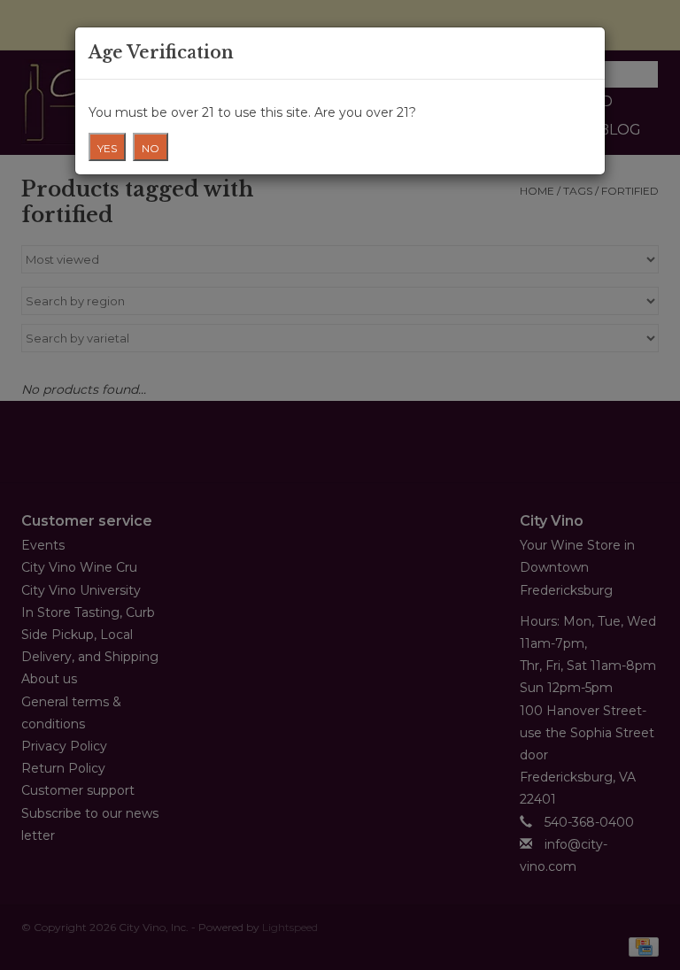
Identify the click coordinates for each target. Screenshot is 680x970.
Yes (107, 148)
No (150, 148)
